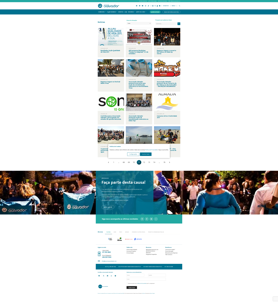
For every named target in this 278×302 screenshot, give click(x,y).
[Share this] (100, 275)
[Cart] (159, 5)
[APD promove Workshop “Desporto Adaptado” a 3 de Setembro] (139, 42)
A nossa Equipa (130, 253)
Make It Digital (152, 293)
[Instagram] (145, 6)
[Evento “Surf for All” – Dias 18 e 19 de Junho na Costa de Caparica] (167, 141)
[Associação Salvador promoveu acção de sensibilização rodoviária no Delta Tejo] (139, 109)
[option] (110, 239)
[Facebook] (136, 6)
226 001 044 (106, 257)
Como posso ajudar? (170, 250)
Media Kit (148, 253)
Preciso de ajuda (169, 251)
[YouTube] (142, 6)
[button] (179, 5)
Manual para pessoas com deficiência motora (152, 250)
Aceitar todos (145, 154)
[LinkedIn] (139, 6)
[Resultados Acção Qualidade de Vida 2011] (111, 42)
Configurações (133, 154)
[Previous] (108, 162)
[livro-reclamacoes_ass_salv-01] (103, 286)
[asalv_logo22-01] (108, 5)
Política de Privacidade (141, 283)
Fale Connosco (168, 255)
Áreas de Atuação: (132, 20)
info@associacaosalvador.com (109, 261)
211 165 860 (106, 252)
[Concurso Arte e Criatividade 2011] (167, 109)
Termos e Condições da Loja (108, 293)
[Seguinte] (169, 162)
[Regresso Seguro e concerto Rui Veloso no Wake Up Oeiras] (167, 42)
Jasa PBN (122, 293)
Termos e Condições (101, 293)
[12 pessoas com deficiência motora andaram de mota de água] (111, 141)
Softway (143, 293)
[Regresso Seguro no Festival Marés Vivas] (111, 75)
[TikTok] (148, 6)
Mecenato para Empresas (171, 253)
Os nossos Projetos (131, 251)
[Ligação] (153, 6)
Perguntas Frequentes (151, 254)
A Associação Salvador (132, 250)
